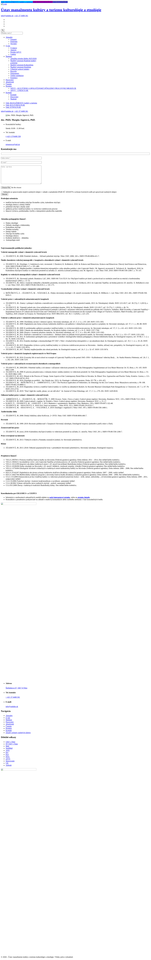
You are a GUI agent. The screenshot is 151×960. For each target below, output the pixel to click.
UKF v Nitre (10, 742)
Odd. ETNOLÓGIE (60, 2)
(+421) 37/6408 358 (13, 136)
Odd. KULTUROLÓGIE (42, 2)
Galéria (13, 54)
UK (7, 763)
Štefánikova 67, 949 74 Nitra (16, 688)
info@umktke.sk (7, 16)
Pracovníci (10, 80)
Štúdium (9, 56)
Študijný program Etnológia (20, 67)
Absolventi (10, 82)
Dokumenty (14, 73)
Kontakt (9, 93)
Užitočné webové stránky (19, 69)
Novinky (13, 44)
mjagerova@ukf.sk (13, 144)
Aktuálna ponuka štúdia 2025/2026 (23, 59)
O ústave (13, 48)
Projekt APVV (15, 52)
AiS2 (8, 750)
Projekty (9, 86)
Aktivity (13, 50)
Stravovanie (10, 761)
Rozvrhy (13, 71)
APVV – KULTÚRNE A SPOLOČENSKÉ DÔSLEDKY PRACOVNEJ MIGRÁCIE (43, 88)
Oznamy (13, 39)
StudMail (9, 748)
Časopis (9, 84)
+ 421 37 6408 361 (21, 16)
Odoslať (4, 194)
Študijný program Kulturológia (21, 65)
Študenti (13, 99)
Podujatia (13, 42)
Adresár (9, 765)
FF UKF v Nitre (12, 744)
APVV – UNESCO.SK (19, 90)
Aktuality (9, 37)
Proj (7, 755)
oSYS (8, 759)
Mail (7, 746)
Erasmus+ (14, 78)
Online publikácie (17, 76)
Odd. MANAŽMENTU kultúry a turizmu (17, 2)
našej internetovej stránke (59, 497)
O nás (8, 46)
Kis (7, 752)
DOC (8, 757)
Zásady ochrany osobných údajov (18, 733)
